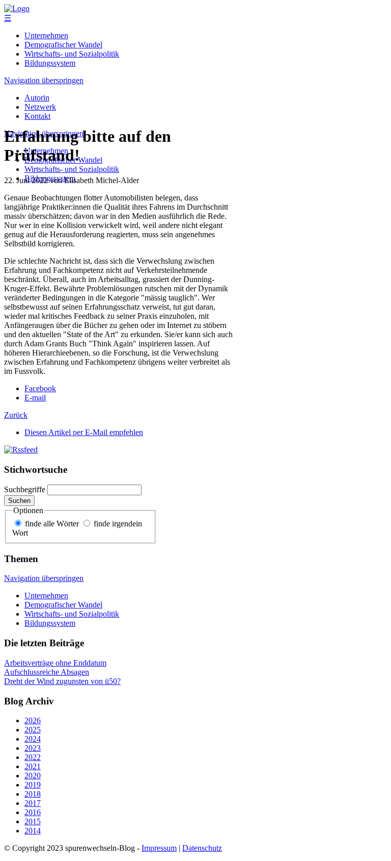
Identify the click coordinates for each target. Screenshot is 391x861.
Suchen (19, 500)
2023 (32, 748)
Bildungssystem (49, 63)
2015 (32, 821)
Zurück (15, 415)
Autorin (36, 97)
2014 (32, 830)
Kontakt (37, 116)
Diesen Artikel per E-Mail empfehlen (83, 432)
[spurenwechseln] (17, 8)
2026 (32, 720)
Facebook (40, 388)
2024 (32, 739)
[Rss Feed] (21, 449)
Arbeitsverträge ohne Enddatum (55, 663)
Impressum (159, 848)
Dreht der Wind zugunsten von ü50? (62, 681)
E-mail (35, 397)
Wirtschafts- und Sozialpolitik (71, 53)
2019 (32, 784)
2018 (32, 794)
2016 (32, 812)
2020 (32, 775)
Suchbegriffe (24, 489)
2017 (32, 803)
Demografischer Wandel (63, 44)
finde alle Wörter (52, 523)
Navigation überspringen (43, 80)
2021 (32, 766)
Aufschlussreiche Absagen (46, 672)
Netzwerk (40, 107)
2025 (32, 729)
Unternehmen (46, 35)
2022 (32, 757)
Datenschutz (202, 848)
